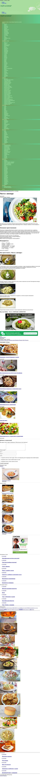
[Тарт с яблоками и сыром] (8, 512)
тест (28, 609)
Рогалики (6, 168)
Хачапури (6, 175)
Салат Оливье (7, 94)
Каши (5, 60)
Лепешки (6, 172)
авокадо (1, 337)
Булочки (5, 169)
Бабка (5, 43)
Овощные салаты (7, 90)
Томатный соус (7, 149)
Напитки (4, 105)
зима (13, 607)
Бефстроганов (7, 44)
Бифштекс (6, 48)
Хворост (5, 167)
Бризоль (5, 49)
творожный (26, 609)
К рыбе (5, 157)
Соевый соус (6, 146)
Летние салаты (7, 88)
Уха (5, 36)
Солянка (6, 34)
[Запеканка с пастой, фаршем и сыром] (9, 355)
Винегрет (6, 78)
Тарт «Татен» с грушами (6, 533)
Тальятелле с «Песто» (6, 480)
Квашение (6, 127)
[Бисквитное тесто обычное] (10, 716)
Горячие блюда (6, 191)
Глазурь (5, 182)
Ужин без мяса (3, 420)
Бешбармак (6, 45)
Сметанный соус (7, 145)
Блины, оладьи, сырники (9, 162)
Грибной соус (6, 154)
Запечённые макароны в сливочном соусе (10, 388)
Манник (5, 178)
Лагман (5, 28)
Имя (1, 451)
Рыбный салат (7, 85)
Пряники (6, 173)
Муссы (5, 138)
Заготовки (4, 119)
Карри (5, 59)
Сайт (1, 455)
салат (21, 609)
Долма (5, 55)
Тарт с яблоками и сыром (7, 513)
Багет (3, 503)
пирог (5, 609)
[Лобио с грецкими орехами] (8, 634)
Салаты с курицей (7, 86)
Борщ (5, 24)
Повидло (6, 122)
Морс (5, 109)
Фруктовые (6, 113)
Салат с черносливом (8, 97)
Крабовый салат (7, 83)
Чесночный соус (7, 151)
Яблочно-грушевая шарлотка (7, 493)
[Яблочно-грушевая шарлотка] (8, 492)
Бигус (5, 46)
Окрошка (6, 30)
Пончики (5, 180)
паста (4, 337)
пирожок (8, 609)
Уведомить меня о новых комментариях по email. (10, 459)
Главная (1, 191)
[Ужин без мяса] (7, 418)
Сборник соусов (7, 144)
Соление (6, 125)
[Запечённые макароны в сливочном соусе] (8, 386)
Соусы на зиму (7, 148)
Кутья (5, 135)
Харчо (5, 37)
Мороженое (6, 137)
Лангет (5, 64)
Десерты (4, 129)
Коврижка (6, 183)
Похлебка (6, 31)
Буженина (6, 50)
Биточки (5, 47)
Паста (5, 71)
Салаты (3, 77)
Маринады (6, 150)
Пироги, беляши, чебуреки (9, 161)
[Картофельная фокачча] (8, 522)
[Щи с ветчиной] (8, 669)
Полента (6, 75)
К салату (5, 158)
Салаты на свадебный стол (9, 102)
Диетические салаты (8, 87)
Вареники (6, 51)
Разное (3, 185)
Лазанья (5, 63)
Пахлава (6, 171)
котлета (20, 607)
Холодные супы (7, 38)
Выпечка (4, 159)
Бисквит (5, 170)
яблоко (33, 609)
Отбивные (6, 70)
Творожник (6, 181)
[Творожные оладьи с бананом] (10, 704)
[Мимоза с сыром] (8, 692)
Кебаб (5, 61)
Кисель (5, 111)
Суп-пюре (6, 35)
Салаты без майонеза (8, 99)
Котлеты (5, 62)
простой (15, 609)
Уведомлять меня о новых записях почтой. (9, 461)
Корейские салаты (7, 82)
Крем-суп (6, 27)
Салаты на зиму (7, 101)
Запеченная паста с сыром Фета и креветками (11, 436)
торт (31, 609)
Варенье (6, 120)
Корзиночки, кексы (7, 164)
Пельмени (6, 73)
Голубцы (6, 53)
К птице (5, 156)
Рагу (5, 76)
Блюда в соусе (7, 152)
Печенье (5, 166)
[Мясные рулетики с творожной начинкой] (9, 657)
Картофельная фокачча (6, 523)
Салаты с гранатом (8, 103)
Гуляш (5, 54)
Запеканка (6, 179)
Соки (5, 116)
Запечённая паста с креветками (8, 404)
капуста (15, 607)
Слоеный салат (7, 104)
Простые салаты (7, 92)
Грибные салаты (7, 81)
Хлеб (5, 165)
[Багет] (8, 502)
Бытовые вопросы (7, 187)
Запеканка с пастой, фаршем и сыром (9, 357)
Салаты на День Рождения (9, 100)
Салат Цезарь (7, 98)
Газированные (7, 115)
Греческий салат (7, 80)
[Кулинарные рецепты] (6, 10)
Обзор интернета (7, 186)
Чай (5, 107)
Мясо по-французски (8, 68)
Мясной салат (7, 84)
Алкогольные (6, 118)
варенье (2, 607)
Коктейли (6, 117)
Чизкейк (5, 176)
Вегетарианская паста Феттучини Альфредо (11, 373)
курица (28, 607)
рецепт (18, 609)
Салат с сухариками (8, 95)
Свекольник (6, 33)
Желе (5, 131)
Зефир (5, 132)
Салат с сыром (7, 96)
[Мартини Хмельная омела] (8, 622)
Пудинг (5, 140)
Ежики (5, 56)
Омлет (5, 69)
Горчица (5, 153)
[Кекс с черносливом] (7, 645)
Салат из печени (7, 93)
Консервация (6, 128)
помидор (13, 609)
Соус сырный (6, 147)
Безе (5, 130)
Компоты (6, 112)
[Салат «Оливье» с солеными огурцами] (10, 681)
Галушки (5, 52)
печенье (1, 609)
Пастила (5, 139)
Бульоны (6, 25)
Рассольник (6, 32)
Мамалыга (6, 66)
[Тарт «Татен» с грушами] (8, 532)
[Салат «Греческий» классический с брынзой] (8, 728)
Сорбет (5, 141)
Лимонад (6, 114)
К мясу (5, 155)
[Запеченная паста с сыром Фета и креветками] (9, 434)
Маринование (7, 124)
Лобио (5, 65)
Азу (5, 41)
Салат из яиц (6, 89)
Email (1, 453)
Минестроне (6, 29)
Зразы (5, 58)
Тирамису (6, 142)
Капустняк (6, 26)
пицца (10, 609)
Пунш (5, 106)
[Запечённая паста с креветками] (8, 402)
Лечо (5, 123)
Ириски (5, 133)
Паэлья (5, 72)
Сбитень (5, 110)
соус (24, 609)
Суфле (5, 184)
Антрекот (6, 42)
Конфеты (6, 134)
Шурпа (5, 39)
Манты (5, 67)
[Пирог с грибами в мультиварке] (7, 751)
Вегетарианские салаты (8, 79)
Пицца (5, 174)
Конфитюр (6, 121)
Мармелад (6, 136)
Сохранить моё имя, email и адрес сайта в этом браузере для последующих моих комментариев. (20, 457)
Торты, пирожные (7, 163)
